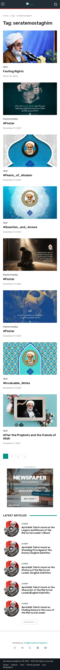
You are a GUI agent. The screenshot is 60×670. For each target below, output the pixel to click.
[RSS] (30, 648)
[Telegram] (37, 648)
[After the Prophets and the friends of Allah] (30, 410)
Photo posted (10, 119)
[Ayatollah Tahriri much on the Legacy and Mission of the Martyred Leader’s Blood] (11, 529)
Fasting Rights (13, 71)
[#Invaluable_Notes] (30, 358)
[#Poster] (30, 98)
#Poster (8, 123)
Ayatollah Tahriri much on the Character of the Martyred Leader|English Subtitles (38, 590)
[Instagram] (14, 648)
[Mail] (22, 648)
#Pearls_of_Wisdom (17, 175)
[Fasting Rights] (30, 46)
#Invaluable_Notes (16, 383)
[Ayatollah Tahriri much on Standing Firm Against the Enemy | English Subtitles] (11, 548)
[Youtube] (45, 648)
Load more (29, 622)
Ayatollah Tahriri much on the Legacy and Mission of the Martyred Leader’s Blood (38, 530)
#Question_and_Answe (20, 227)
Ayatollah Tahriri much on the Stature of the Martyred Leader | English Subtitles (38, 570)
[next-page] (24, 456)
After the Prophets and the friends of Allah (29, 436)
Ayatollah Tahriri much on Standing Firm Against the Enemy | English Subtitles (37, 550)
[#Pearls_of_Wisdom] (30, 150)
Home (5, 15)
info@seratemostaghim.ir (36, 643)
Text (5, 67)
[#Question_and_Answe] (30, 202)
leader (25, 524)
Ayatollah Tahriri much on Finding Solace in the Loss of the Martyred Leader (38, 610)
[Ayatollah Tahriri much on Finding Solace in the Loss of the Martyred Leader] (11, 608)
